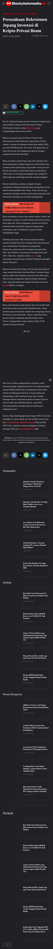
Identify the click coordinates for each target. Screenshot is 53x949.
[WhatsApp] (26, 106)
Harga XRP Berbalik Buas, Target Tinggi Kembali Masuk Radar (34, 677)
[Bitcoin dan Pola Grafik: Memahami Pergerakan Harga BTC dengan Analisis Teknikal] (12, 790)
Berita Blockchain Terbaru (24, 14)
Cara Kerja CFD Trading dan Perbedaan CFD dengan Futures (35, 748)
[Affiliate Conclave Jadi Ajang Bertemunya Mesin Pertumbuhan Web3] (12, 709)
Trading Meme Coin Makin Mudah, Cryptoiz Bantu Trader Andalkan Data (35, 768)
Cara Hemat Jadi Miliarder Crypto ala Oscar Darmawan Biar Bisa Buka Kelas (34, 524)
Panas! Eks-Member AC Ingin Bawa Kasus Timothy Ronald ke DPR (35, 565)
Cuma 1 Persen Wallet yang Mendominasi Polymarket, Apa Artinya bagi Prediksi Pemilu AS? (35, 636)
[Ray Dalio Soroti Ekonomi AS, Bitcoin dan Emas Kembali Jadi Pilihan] (12, 597)
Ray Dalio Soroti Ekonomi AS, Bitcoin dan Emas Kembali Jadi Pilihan (35, 595)
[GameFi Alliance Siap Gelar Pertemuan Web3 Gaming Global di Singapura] (12, 729)
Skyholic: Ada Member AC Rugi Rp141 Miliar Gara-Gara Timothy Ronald (35, 504)
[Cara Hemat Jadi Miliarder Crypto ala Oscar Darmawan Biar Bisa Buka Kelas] (12, 526)
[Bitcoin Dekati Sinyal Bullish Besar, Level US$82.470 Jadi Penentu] (12, 617)
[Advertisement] (26, 55)
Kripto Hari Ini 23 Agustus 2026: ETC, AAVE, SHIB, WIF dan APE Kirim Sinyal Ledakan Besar (36, 929)
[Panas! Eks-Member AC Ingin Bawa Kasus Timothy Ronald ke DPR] (12, 567)
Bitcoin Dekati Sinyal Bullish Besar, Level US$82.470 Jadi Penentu (34, 616)
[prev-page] (4, 944)
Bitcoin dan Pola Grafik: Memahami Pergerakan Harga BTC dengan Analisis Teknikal (35, 789)
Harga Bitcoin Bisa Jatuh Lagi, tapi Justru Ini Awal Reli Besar (35, 657)
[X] (20, 106)
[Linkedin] (32, 106)
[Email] (39, 106)
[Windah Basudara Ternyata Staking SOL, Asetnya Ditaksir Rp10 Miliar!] (12, 546)
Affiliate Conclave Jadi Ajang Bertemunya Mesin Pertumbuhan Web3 (36, 707)
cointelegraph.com (27, 429)
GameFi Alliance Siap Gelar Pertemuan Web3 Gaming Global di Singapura (36, 727)
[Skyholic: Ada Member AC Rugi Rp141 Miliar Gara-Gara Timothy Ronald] (12, 506)
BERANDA (7, 14)
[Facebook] (14, 106)
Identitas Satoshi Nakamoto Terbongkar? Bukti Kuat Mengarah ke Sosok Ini (33, 484)
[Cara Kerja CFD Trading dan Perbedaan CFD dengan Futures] (12, 749)
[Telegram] (45, 106)
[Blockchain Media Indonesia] (25, 3)
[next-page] (8, 944)
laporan (34, 256)
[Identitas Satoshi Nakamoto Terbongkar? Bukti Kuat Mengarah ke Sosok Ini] (12, 485)
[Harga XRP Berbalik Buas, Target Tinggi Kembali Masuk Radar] (12, 679)
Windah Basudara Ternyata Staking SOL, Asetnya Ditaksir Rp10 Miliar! (34, 545)
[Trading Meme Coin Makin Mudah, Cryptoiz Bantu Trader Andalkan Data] (12, 770)
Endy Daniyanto (11, 36)
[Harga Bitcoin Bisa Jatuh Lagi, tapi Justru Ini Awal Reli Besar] (12, 658)
